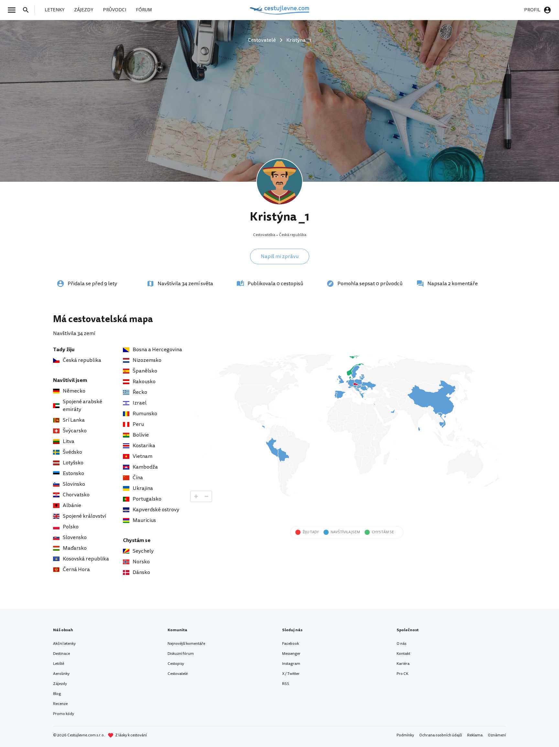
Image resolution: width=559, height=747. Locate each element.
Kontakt (403, 653)
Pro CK (402, 674)
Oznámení (497, 735)
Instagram (291, 663)
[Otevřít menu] (13, 10)
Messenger (291, 653)
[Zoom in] (196, 496)
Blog (57, 694)
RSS (285, 684)
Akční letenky (64, 643)
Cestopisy (176, 663)
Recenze (60, 704)
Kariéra (403, 663)
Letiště (58, 663)
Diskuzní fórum (181, 653)
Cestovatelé (178, 674)
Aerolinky (61, 674)
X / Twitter (291, 674)
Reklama (475, 735)
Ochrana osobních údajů (440, 735)
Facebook (290, 643)
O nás (401, 643)
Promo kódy (63, 714)
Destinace (61, 653)
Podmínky (405, 735)
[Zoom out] (206, 496)
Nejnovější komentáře (186, 643)
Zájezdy (60, 684)
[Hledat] (28, 10)
